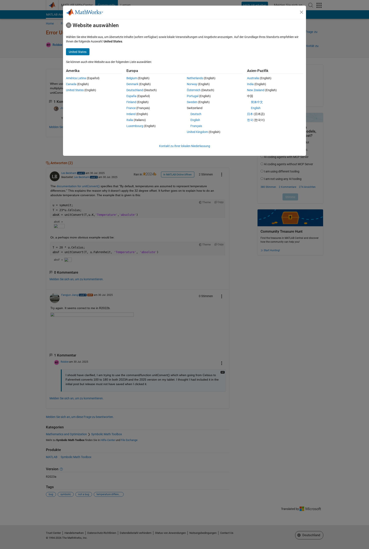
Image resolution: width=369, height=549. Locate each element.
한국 (250, 120)
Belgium (131, 78)
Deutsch (195, 114)
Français (196, 126)
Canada (71, 84)
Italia (129, 120)
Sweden (192, 102)
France (131, 108)
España (131, 96)
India (250, 84)
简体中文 (257, 102)
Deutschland (134, 90)
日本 (250, 114)
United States (75, 90)
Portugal (192, 96)
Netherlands (195, 78)
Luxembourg (134, 126)
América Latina (76, 78)
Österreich (194, 90)
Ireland (131, 114)
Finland (131, 102)
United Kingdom (197, 132)
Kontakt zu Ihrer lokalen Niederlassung (184, 146)
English (195, 120)
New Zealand (255, 90)
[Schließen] (302, 12)
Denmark (132, 84)
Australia (253, 78)
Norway (192, 84)
